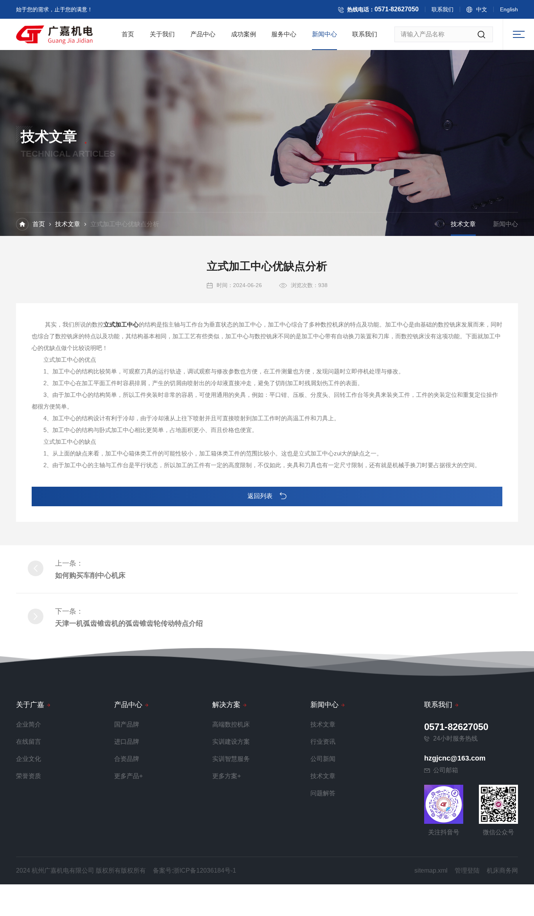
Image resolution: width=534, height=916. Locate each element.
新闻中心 (324, 34)
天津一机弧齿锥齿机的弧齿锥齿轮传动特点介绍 (129, 623)
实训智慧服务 (231, 758)
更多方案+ (226, 776)
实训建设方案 (231, 741)
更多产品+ (128, 776)
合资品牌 (126, 758)
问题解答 (322, 793)
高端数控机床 (231, 724)
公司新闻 (322, 758)
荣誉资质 (28, 776)
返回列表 (260, 496)
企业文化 (28, 758)
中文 (481, 9)
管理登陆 (467, 870)
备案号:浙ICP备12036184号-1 (194, 870)
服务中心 (283, 34)
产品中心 (202, 34)
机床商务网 (502, 870)
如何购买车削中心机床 (90, 575)
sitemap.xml (431, 870)
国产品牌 (126, 724)
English (509, 9)
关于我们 (162, 34)
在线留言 (28, 741)
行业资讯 (322, 741)
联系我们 (442, 9)
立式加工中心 (121, 324)
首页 (128, 34)
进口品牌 (126, 741)
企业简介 (28, 724)
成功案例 (243, 34)
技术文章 (67, 224)
